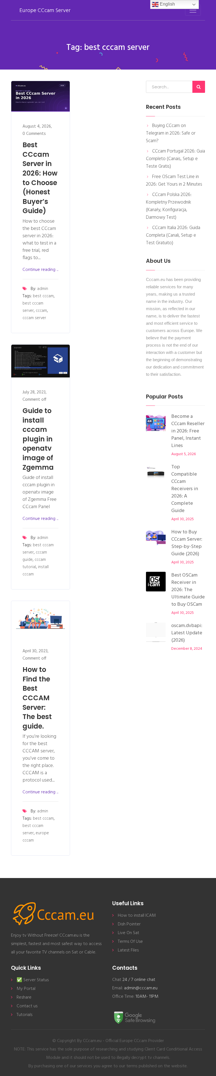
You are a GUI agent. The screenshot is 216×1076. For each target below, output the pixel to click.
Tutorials (24, 1015)
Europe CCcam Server (45, 10)
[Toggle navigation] (193, 10)
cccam (41, 310)
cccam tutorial (34, 563)
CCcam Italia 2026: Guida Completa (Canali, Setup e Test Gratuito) (173, 235)
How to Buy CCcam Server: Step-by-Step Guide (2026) (186, 543)
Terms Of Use (130, 941)
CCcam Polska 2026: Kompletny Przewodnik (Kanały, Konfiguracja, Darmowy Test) (169, 206)
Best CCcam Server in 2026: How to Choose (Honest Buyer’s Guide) (39, 177)
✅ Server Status (33, 980)
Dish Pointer (129, 924)
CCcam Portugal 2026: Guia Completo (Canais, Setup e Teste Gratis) (175, 159)
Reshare (24, 997)
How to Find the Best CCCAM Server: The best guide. (37, 698)
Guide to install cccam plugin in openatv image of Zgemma (38, 439)
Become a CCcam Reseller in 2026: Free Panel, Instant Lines (187, 431)
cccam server (34, 318)
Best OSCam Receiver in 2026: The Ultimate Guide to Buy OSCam (188, 590)
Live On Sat (128, 933)
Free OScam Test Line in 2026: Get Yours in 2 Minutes (174, 180)
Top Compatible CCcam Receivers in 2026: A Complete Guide (184, 489)
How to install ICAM (137, 915)
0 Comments (34, 133)
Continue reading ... (40, 269)
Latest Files (128, 950)
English (167, 4)
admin (42, 288)
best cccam (43, 296)
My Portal (26, 988)
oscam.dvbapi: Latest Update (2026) (186, 633)
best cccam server (32, 307)
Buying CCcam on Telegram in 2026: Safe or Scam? (170, 133)
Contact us (27, 1006)
